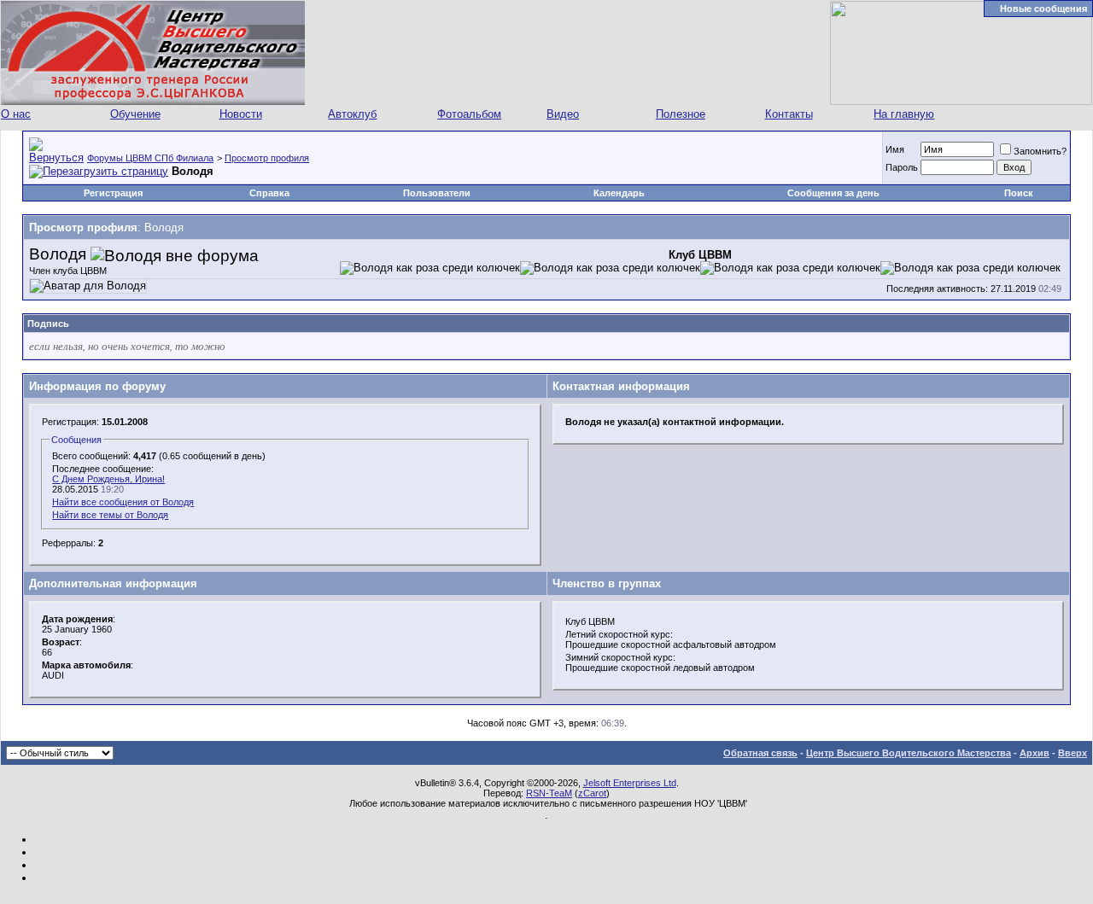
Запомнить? (1040, 151)
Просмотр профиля (267, 158)
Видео (562, 114)
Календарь (619, 193)
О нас (16, 114)
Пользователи (437, 193)
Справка (269, 193)
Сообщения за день (833, 193)
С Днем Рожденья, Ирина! (108, 479)
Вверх (1072, 753)
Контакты (789, 114)
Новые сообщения (1043, 8)
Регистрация (113, 193)
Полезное (680, 114)
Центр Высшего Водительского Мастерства (908, 753)
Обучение (135, 114)
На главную (904, 114)
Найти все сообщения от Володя (123, 502)
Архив (1034, 753)
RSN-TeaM (549, 793)
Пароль (902, 167)
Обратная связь (760, 753)
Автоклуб (352, 114)
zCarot (592, 793)
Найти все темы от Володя (110, 515)
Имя (895, 149)
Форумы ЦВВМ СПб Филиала (150, 158)
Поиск (1018, 193)
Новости (240, 114)
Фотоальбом (469, 114)
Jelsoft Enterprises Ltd (629, 783)
